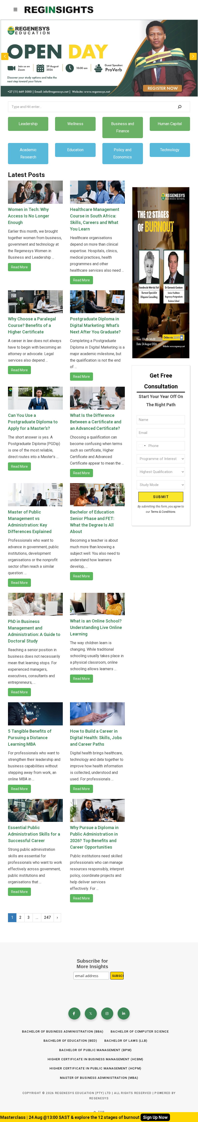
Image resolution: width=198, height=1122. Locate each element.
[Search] (179, 107)
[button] (193, 56)
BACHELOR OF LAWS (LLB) (125, 1040)
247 (47, 917)
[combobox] (142, 445)
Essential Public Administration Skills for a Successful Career (34, 834)
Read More (19, 267)
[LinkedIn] (124, 1013)
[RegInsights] (58, 9)
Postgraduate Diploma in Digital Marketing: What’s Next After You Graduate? (95, 325)
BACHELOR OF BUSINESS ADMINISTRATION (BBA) (62, 1031)
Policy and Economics (122, 153)
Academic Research (28, 153)
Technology (169, 150)
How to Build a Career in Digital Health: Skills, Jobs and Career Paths (96, 738)
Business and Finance (122, 127)
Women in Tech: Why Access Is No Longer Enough (28, 216)
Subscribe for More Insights (92, 963)
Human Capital (170, 124)
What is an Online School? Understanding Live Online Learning (96, 627)
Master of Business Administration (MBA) (99, 1078)
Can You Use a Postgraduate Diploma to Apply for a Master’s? (33, 422)
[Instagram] (107, 1013)
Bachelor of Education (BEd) (70, 1040)
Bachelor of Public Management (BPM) (95, 1050)
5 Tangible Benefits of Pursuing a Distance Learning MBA (29, 738)
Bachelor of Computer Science (140, 1031)
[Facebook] (74, 1013)
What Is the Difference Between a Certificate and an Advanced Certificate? (95, 422)
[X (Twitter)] (91, 1013)
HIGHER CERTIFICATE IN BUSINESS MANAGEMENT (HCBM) (95, 1059)
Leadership (28, 124)
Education (75, 150)
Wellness (75, 124)
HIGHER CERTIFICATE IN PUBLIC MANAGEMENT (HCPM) (95, 1068)
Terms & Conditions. (163, 512)
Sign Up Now (155, 1117)
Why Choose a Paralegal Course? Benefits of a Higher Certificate (32, 325)
